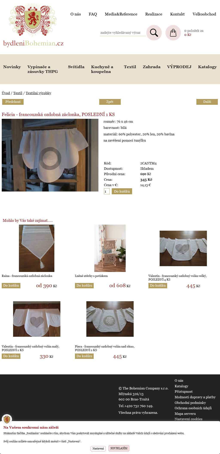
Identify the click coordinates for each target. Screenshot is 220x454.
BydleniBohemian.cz (18, 3)
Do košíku (11, 285)
